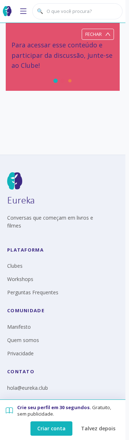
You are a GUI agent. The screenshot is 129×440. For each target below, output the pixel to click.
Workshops (20, 279)
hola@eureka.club (27, 387)
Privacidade (20, 353)
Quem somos (23, 340)
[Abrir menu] (23, 11)
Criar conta (51, 428)
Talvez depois (98, 428)
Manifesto (19, 326)
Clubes (15, 265)
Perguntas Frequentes (32, 292)
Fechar (93, 34)
